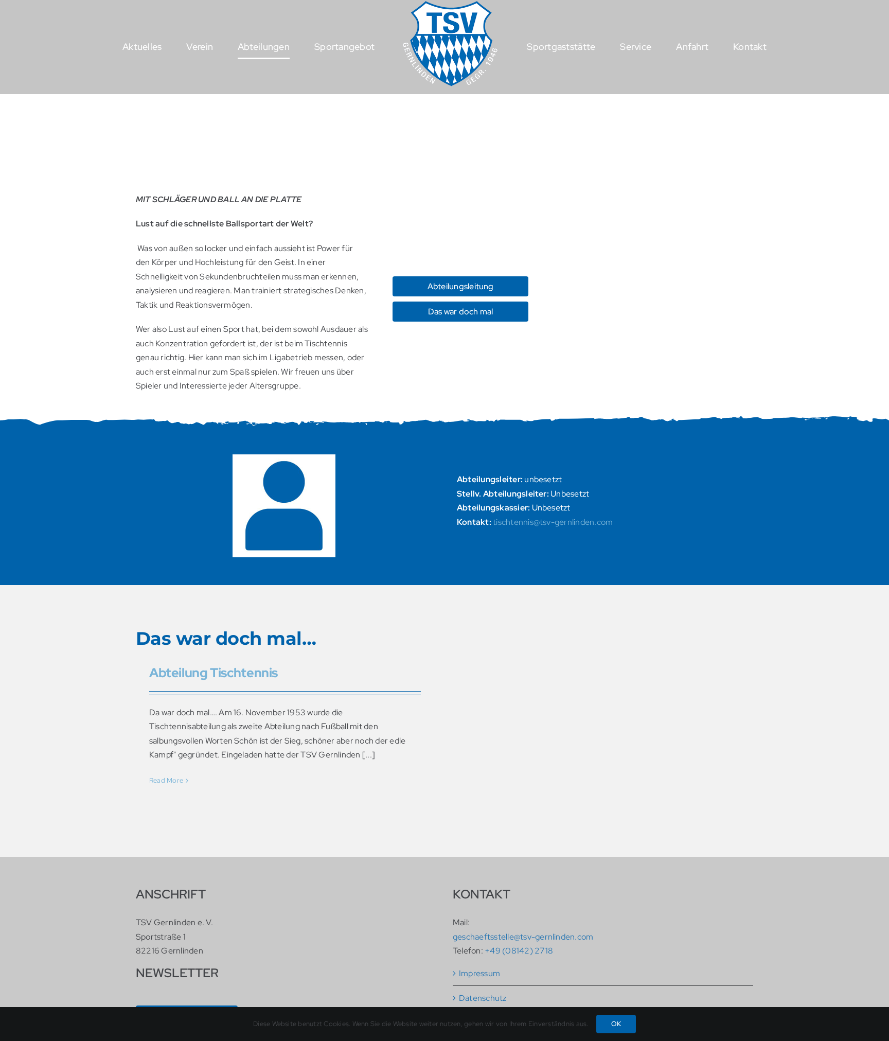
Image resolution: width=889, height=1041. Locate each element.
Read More (166, 780)
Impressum (479, 973)
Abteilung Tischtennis (213, 672)
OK (616, 1023)
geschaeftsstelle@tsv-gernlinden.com (523, 936)
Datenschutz (483, 998)
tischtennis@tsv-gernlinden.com (553, 522)
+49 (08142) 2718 (519, 950)
